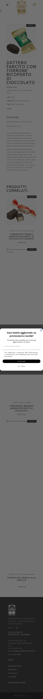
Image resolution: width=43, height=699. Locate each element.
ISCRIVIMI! (21, 361)
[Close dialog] (41, 330)
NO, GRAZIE (21, 366)
